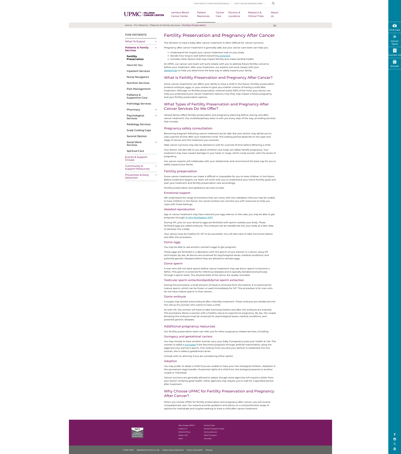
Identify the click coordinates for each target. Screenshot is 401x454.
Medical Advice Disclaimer (173, 450)
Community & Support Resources (137, 167)
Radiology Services (139, 124)
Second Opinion (137, 136)
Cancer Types (395, 42)
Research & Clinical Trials (256, 14)
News (180, 439)
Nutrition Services (138, 82)
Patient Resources (203, 14)
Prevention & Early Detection (137, 176)
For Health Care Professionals (211, 3)
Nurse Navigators (138, 77)
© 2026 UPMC (128, 450)
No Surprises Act (210, 432)
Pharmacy (133, 109)
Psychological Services (135, 117)
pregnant (224, 55)
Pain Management (139, 88)
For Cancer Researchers (248, 3)
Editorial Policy (184, 432)
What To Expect (135, 41)
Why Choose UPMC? (186, 425)
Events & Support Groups (136, 158)
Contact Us (182, 429)
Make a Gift (183, 435)
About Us (274, 14)
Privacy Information (195, 450)
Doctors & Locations (234, 14)
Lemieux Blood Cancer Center (180, 14)
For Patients (135, 35)
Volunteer (208, 439)
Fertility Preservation (135, 58)
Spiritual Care (135, 150)
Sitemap (209, 450)
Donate (395, 66)
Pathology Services (139, 103)
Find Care (394, 30)
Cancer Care (220, 14)
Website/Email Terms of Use (148, 450)
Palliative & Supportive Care (137, 96)
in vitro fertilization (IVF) (199, 217)
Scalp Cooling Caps (139, 130)
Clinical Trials (209, 425)
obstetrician (171, 70)
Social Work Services (134, 143)
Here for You (135, 65)
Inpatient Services (138, 71)
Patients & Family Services (137, 49)
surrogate (190, 344)
